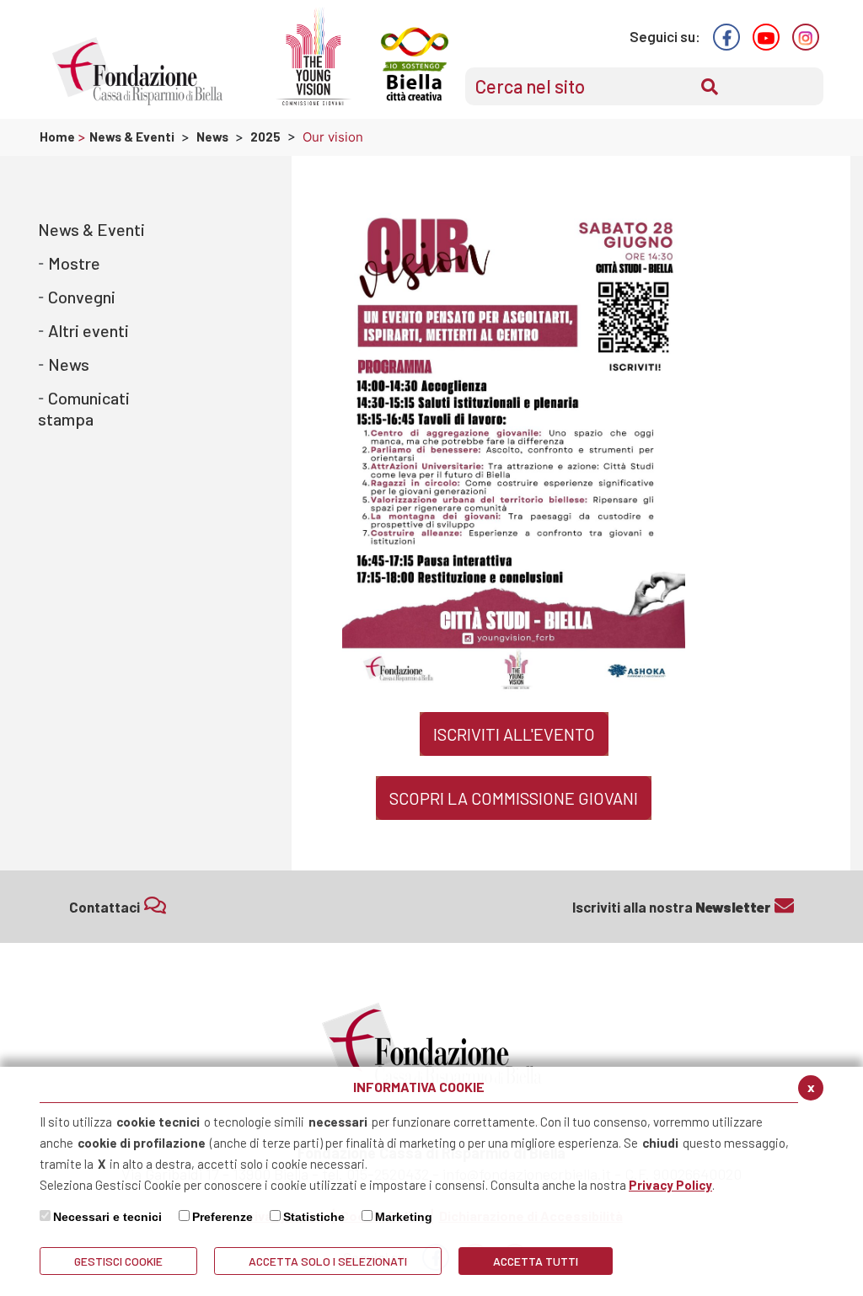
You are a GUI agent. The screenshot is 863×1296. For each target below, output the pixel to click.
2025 (265, 136)
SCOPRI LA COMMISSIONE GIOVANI (513, 798)
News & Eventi (131, 136)
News (212, 136)
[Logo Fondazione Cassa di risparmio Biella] (137, 71)
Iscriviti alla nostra (671, 906)
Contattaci (104, 906)
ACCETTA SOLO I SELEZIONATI (328, 1261)
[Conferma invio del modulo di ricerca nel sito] (709, 86)
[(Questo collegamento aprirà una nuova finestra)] (726, 37)
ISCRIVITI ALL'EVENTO (514, 734)
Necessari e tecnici (107, 1217)
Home (59, 136)
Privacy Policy (670, 1184)
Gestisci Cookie (118, 1261)
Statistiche (314, 1217)
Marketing (403, 1217)
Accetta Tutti (535, 1261)
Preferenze (222, 1217)
